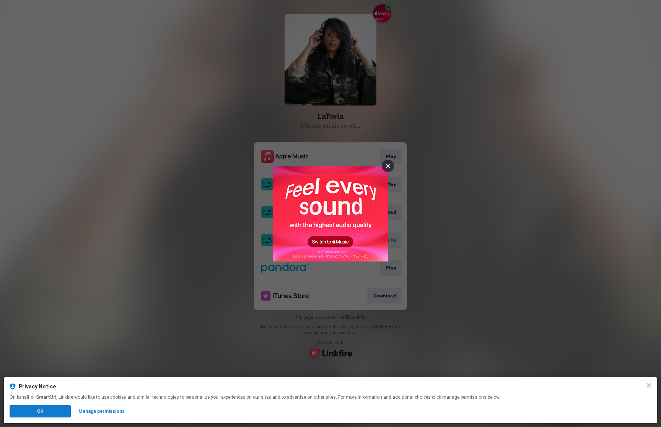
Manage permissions (101, 411)
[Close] (649, 385)
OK (40, 411)
